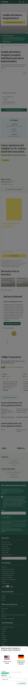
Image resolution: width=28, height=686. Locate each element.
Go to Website (21, 683)
